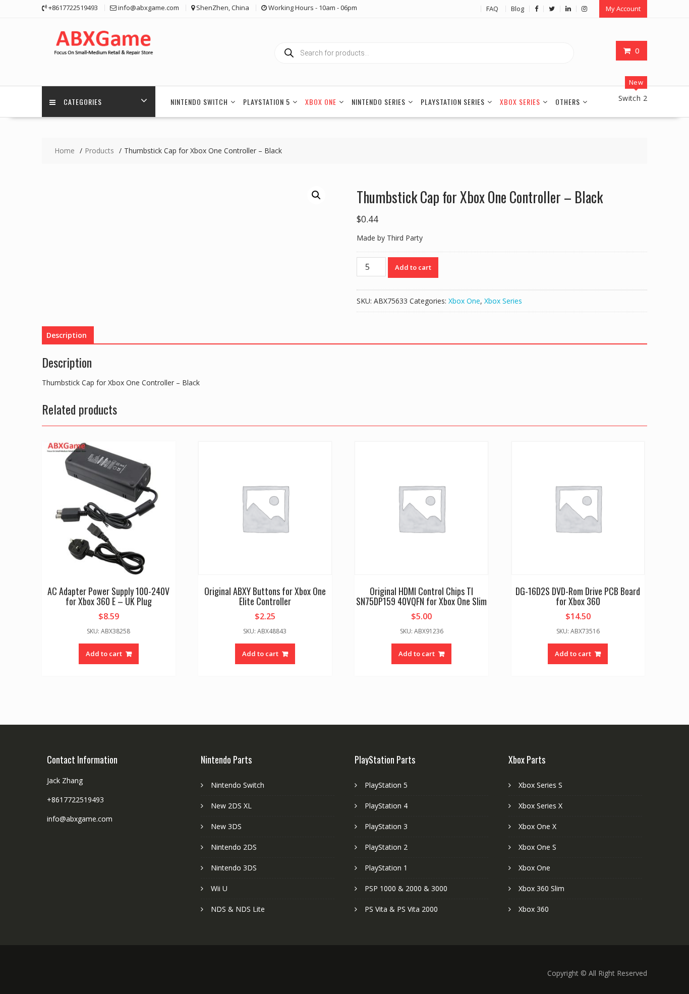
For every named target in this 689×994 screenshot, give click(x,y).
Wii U (219, 888)
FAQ (492, 8)
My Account (623, 8)
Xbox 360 (534, 909)
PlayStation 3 (386, 826)
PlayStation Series (453, 101)
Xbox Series (520, 101)
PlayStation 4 (386, 805)
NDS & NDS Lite (238, 909)
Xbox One (320, 101)
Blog (517, 8)
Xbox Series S (540, 785)
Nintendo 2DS (234, 847)
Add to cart (413, 267)
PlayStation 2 (386, 847)
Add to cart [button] (104, 653)
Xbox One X (537, 826)
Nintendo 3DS (234, 867)
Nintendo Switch (199, 101)
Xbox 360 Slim (541, 888)
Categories (83, 101)
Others (567, 101)
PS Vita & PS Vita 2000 (401, 909)
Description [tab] (66, 335)
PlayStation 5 (266, 101)
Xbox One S (537, 847)
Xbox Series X (540, 805)
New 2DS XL (231, 805)
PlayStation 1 (386, 867)
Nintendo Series (379, 101)
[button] (316, 195)
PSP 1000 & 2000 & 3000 (406, 888)
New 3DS (226, 826)
